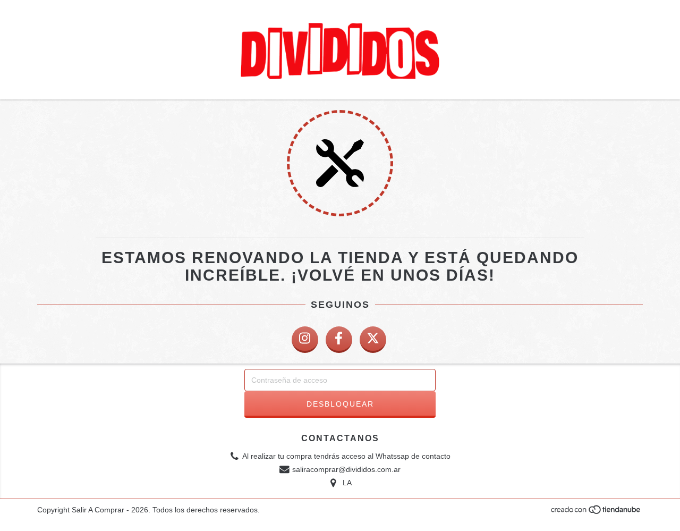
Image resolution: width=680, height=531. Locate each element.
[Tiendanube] (596, 513)
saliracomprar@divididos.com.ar (346, 469)
